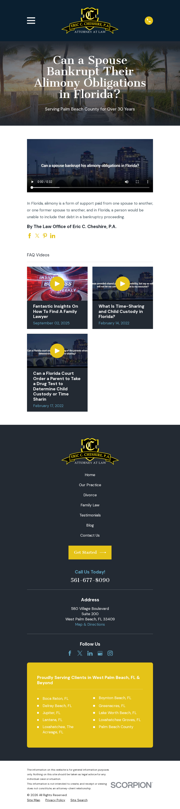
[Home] (90, 21)
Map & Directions (90, 624)
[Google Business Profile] (100, 653)
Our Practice (90, 484)
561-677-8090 (90, 580)
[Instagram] (110, 653)
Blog (90, 525)
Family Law (90, 505)
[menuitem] (33, 800)
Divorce (90, 495)
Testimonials (90, 515)
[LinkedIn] (90, 653)
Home (90, 474)
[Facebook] (69, 653)
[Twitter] (80, 653)
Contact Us (90, 535)
